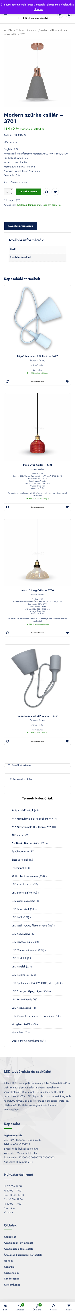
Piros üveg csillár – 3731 (37, 465)
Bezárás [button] (38, 9)
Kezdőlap (8, 30)
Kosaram (9, 1267)
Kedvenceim (11, 1273)
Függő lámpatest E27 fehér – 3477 (37, 356)
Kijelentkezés (12, 1284)
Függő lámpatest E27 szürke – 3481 (37, 716)
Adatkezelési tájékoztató (18, 1249)
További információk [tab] (20, 226)
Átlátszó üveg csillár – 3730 (37, 590)
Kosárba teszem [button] (37, 381)
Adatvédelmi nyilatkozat (18, 1243)
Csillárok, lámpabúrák (27, 30)
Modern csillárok (48, 30)
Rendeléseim (11, 1278)
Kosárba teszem (28, 191)
